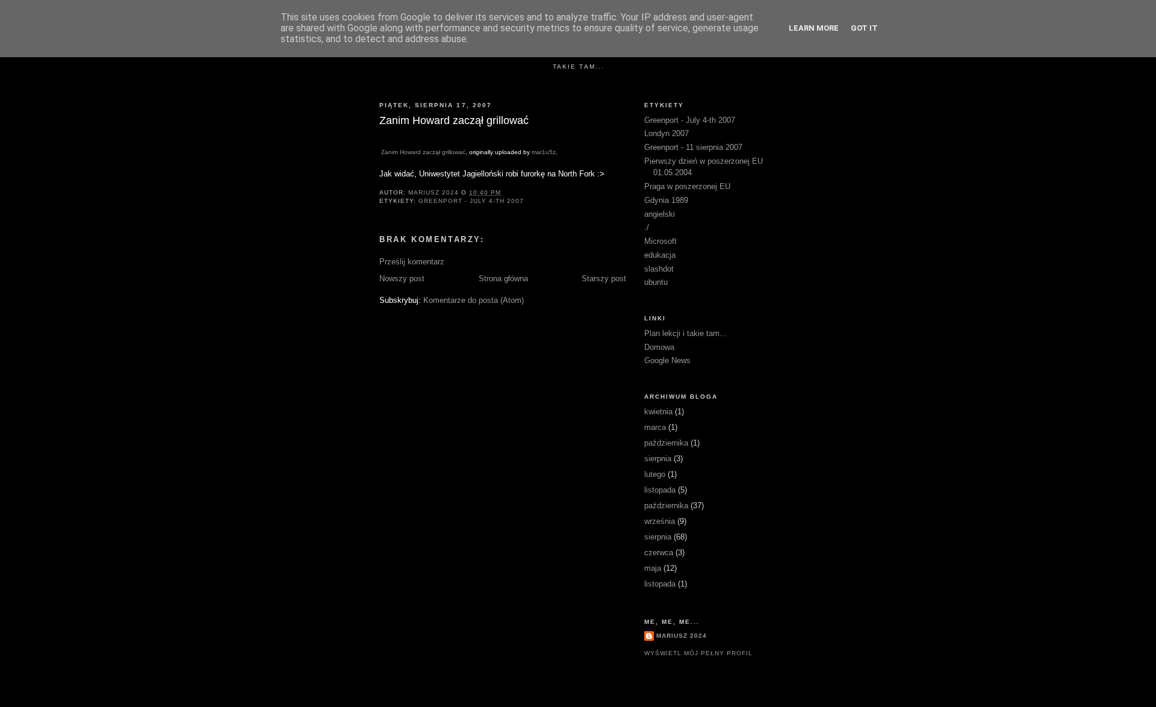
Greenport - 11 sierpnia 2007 (693, 147)
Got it (864, 28)
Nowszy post (401, 278)
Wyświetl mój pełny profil (698, 653)
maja (652, 568)
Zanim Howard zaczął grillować (423, 152)
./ (646, 227)
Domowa (659, 347)
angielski (659, 214)
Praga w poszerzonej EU (687, 186)
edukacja (660, 255)
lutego (654, 474)
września (659, 521)
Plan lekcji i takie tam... (685, 333)
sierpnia (657, 458)
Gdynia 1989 (666, 200)
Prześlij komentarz (411, 261)
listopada (660, 489)
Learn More (814, 28)
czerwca (658, 552)
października (666, 442)
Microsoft (660, 241)
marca (655, 427)
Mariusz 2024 (681, 635)
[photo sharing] (384, 138)
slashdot (659, 268)
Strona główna (503, 278)
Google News (667, 360)
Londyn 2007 (666, 133)
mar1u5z (544, 152)
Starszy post (604, 278)
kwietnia (658, 411)
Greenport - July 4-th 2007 (471, 201)
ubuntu (656, 282)
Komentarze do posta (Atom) (473, 300)
